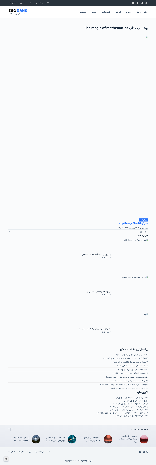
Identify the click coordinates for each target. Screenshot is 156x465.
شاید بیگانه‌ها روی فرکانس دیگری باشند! (132, 366)
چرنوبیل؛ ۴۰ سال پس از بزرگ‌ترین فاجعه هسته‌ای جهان (128, 439)
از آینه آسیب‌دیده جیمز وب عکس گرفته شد (126, 406)
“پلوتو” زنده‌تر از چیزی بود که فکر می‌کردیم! (95, 329)
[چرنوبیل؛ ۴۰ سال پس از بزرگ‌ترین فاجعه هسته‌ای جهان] (144, 439)
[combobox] (80, 231)
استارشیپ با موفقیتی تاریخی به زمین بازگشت (130, 373)
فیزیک (118, 12)
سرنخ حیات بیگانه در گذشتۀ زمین (98, 291)
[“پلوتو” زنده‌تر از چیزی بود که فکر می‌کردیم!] (131, 330)
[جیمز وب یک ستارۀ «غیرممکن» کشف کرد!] (131, 256)
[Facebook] (142, 3)
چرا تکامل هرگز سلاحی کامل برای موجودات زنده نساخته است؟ (124, 384)
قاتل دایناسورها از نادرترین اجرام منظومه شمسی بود (128, 381)
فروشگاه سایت (39, 3)
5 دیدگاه (120, 228)
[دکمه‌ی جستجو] (10, 232)
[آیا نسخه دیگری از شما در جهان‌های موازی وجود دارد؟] (72, 439)
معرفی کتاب (143, 220)
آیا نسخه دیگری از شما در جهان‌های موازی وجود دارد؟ (116, 412)
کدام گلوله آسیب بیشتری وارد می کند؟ (127, 403)
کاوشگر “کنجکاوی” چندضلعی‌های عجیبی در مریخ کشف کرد (125, 358)
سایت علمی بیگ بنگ (18, 13)
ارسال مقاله (12, 3)
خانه (48, 3)
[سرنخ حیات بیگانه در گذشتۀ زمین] (131, 293)
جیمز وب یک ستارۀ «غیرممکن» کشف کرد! (96, 254)
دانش (138, 12)
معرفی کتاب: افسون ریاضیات (133, 223)
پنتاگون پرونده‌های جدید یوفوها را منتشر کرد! (19, 439)
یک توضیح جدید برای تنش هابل (128, 415)
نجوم (128, 12)
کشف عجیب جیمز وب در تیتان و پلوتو (133, 369)
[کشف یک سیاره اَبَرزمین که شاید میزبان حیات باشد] (108, 439)
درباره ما (30, 3)
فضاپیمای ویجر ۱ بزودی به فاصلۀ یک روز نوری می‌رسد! (127, 377)
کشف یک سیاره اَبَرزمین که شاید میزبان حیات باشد (91, 439)
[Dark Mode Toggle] (6, 458)
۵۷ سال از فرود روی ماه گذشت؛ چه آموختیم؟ (130, 362)
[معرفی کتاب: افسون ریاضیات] (78, 127)
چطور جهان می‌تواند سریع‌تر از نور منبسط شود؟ (129, 388)
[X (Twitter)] (137, 3)
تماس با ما (21, 3)
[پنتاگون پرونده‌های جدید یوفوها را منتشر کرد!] (36, 439)
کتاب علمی (106, 12)
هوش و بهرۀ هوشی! (131, 400)
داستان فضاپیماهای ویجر (126, 397)
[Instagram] (133, 3)
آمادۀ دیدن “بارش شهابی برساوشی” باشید (132, 354)
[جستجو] (146, 3)
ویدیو (94, 12)
